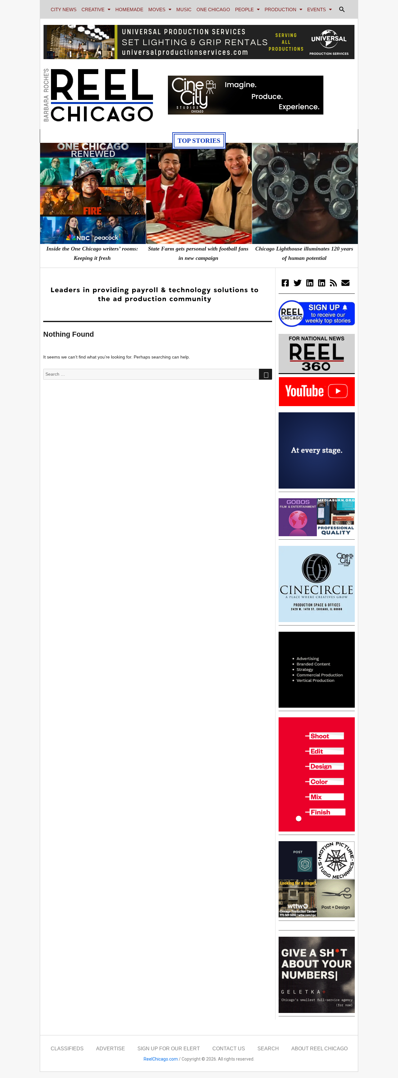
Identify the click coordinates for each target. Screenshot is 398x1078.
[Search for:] (151, 374)
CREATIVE (92, 9)
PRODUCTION (280, 9)
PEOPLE (244, 9)
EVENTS (316, 9)
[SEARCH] (265, 374)
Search (268, 1048)
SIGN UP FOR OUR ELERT (168, 1048)
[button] (342, 9)
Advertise (110, 1048)
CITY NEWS (63, 9)
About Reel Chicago (319, 1048)
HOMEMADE (129, 9)
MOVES (156, 9)
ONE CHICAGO (213, 9)
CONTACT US (228, 1048)
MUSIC (184, 9)
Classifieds (67, 1048)
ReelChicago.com (161, 1059)
